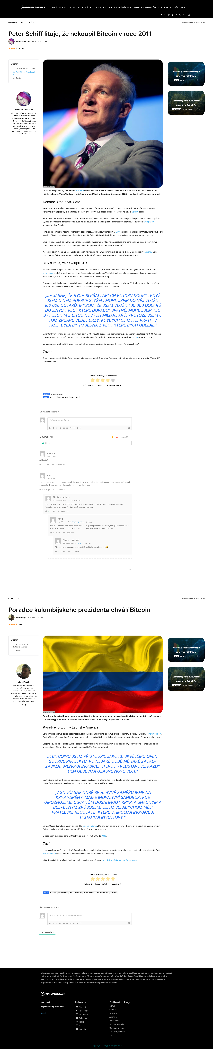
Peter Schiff (75, 397)
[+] (84, 428)
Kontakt (44, 1013)
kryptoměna (48, 273)
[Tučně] (50, 427)
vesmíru (148, 252)
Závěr (18, 78)
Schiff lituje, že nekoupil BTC (24, 73)
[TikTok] (176, 15)
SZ (34, 22)
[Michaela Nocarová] (11, 41)
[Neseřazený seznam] (67, 427)
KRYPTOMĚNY (63, 397)
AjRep (79, 543)
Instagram (83, 1014)
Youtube (82, 1029)
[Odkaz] (77, 427)
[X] (180, 15)
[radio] (92, 380)
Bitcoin (135, 337)
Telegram (83, 1018)
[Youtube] (183, 15)
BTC (118, 232)
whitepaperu (148, 221)
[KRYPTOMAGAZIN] (53, 994)
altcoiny (135, 212)
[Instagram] (169, 15)
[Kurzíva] (53, 427)
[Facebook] (165, 15)
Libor (68, 500)
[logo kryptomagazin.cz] (33, 7)
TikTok (82, 1022)
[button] (189, 15)
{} (81, 428)
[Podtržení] (57, 427)
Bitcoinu (80, 190)
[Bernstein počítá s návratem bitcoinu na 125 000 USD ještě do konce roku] (186, 103)
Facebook (83, 1011)
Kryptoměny (13, 22)
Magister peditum (78, 522)
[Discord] (161, 15)
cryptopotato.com (57, 394)
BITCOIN (53, 397)
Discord (82, 1007)
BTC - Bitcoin (25, 22)
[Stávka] (60, 427)
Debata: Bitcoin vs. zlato (25, 68)
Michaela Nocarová (23, 41)
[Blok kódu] (74, 427)
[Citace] (70, 427)
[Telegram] (172, 15)
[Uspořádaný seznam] (63, 427)
